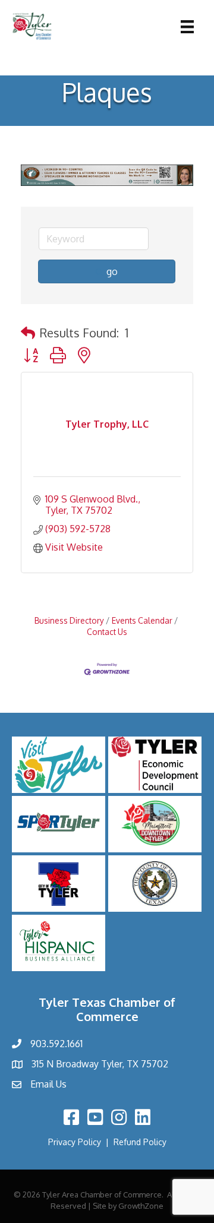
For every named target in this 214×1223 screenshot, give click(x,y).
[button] (28, 332)
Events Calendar (142, 620)
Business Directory (69, 620)
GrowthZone (140, 1206)
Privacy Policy (74, 1142)
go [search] (112, 271)
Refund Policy (140, 1142)
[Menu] (187, 27)
